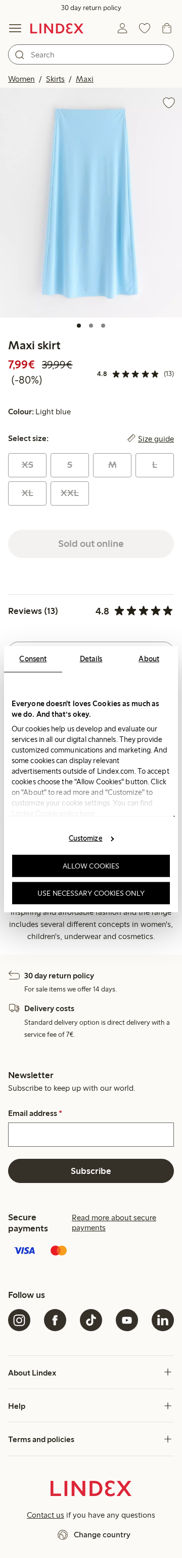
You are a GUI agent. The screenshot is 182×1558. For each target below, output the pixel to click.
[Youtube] (127, 1320)
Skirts (55, 79)
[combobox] (91, 54)
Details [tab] (91, 658)
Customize (86, 838)
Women (21, 79)
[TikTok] (91, 1320)
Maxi (85, 79)
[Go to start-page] (56, 28)
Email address (35, 1113)
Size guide (156, 438)
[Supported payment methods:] (91, 1251)
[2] (91, 326)
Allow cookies (91, 865)
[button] (91, 203)
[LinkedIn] (163, 1320)
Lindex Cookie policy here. (54, 813)
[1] (79, 326)
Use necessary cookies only (91, 892)
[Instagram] (19, 1320)
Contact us (45, 1515)
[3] (103, 326)
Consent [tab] (33, 658)
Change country (102, 1534)
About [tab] (149, 658)
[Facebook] (55, 1320)
